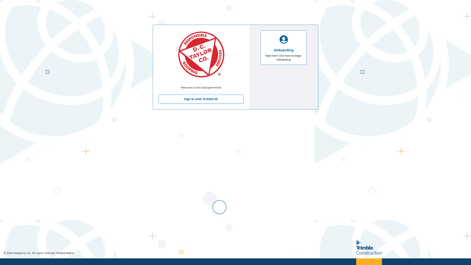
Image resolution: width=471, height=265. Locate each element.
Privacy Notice (65, 253)
